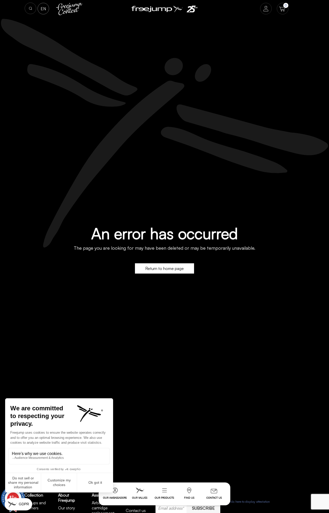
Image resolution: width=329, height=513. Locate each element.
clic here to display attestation (250, 501)
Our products (164, 497)
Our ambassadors (115, 497)
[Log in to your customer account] (266, 9)
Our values (139, 497)
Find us (189, 497)
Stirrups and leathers (35, 505)
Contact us (214, 497)
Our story (66, 507)
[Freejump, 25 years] (192, 9)
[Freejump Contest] (69, 8)
